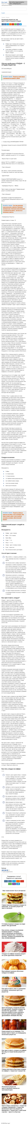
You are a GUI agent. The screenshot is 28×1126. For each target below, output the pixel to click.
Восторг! (4, 2)
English (3, 13)
